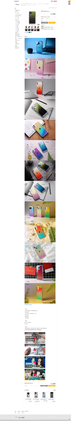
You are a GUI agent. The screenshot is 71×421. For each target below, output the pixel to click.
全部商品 (19, 411)
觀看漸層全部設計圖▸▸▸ (28, 304)
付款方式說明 (23, 411)
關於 (15, 411)
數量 (41, 20)
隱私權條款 (26, 411)
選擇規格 (42, 18)
